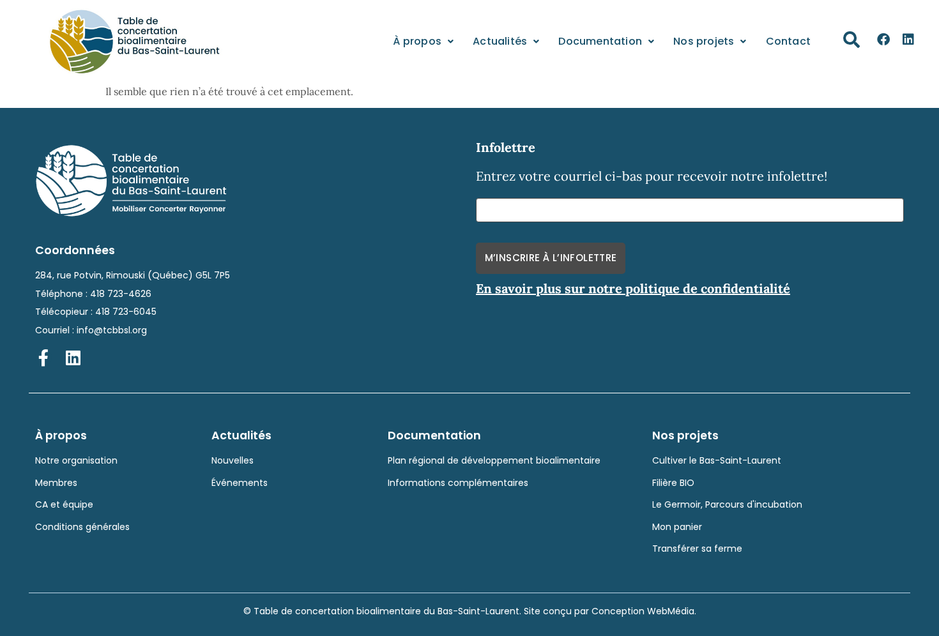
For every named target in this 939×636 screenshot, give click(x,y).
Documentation (600, 41)
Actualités (500, 41)
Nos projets (703, 41)
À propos (417, 41)
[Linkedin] (908, 39)
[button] (851, 39)
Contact (788, 41)
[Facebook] (883, 39)
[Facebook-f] (43, 357)
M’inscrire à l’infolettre (551, 257)
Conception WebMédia (643, 611)
